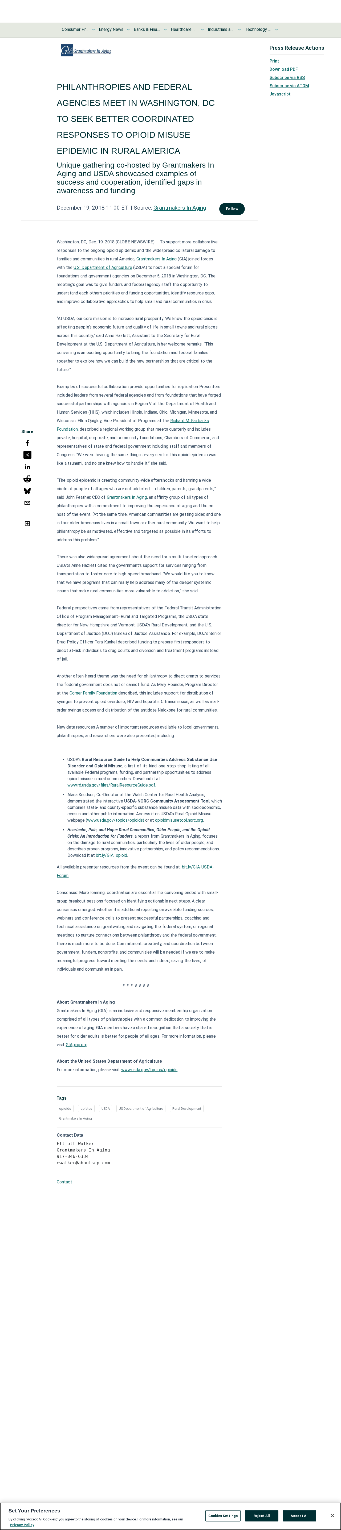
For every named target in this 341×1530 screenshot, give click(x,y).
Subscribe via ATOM (289, 85)
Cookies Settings (223, 1516)
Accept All (299, 1516)
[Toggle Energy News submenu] (128, 29)
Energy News (111, 29)
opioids (65, 1109)
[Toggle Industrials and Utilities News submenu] (239, 29)
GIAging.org (76, 1044)
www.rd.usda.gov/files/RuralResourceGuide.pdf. (111, 785)
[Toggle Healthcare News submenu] (202, 29)
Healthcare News (184, 29)
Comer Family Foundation (93, 693)
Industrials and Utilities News (221, 29)
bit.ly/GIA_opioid (111, 855)
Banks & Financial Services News (147, 29)
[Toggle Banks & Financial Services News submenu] (165, 29)
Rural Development (186, 1109)
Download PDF (284, 69)
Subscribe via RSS (287, 77)
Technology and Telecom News (258, 29)
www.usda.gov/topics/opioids (149, 1069)
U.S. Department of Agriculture (103, 267)
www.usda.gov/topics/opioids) (115, 820)
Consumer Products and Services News (75, 29)
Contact (64, 1181)
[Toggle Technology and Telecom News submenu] (276, 29)
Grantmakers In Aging (179, 208)
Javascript (280, 94)
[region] (170, 1516)
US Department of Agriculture (141, 1109)
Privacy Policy (22, 1525)
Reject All (262, 1516)
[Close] (332, 1515)
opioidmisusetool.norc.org (179, 820)
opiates (86, 1109)
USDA (106, 1109)
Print (274, 61)
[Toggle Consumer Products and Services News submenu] (93, 29)
